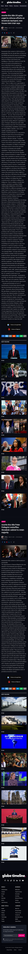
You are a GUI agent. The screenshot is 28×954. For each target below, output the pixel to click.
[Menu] (2, 2)
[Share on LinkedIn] (9, 33)
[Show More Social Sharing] (14, 33)
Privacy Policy (5, 940)
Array (2, 360)
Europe (3, 521)
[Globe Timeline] (14, 2)
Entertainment (23, 6)
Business (16, 6)
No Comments (19, 27)
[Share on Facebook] (2, 33)
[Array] (14, 351)
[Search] (26, 2)
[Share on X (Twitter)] (5, 33)
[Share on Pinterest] (7, 33)
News (2, 6)
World (6, 6)
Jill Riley (5, 27)
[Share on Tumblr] (11, 33)
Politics (11, 6)
